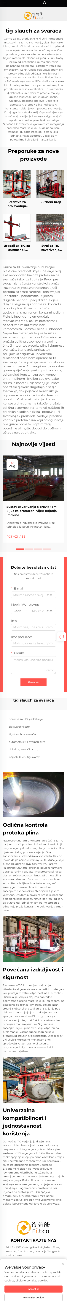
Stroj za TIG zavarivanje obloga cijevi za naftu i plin (50, 248)
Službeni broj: (50, 202)
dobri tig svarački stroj (23, 749)
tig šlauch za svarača (22, 734)
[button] (20, 549)
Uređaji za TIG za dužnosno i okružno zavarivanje (17, 248)
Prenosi (33, 682)
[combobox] (20, 611)
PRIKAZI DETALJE (17, 184)
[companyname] (34, 16)
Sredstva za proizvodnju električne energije (16, 204)
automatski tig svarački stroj (27, 742)
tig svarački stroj (20, 726)
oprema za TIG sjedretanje (26, 719)
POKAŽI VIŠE (16, 536)
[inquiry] (61, 636)
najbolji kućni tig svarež (24, 757)
